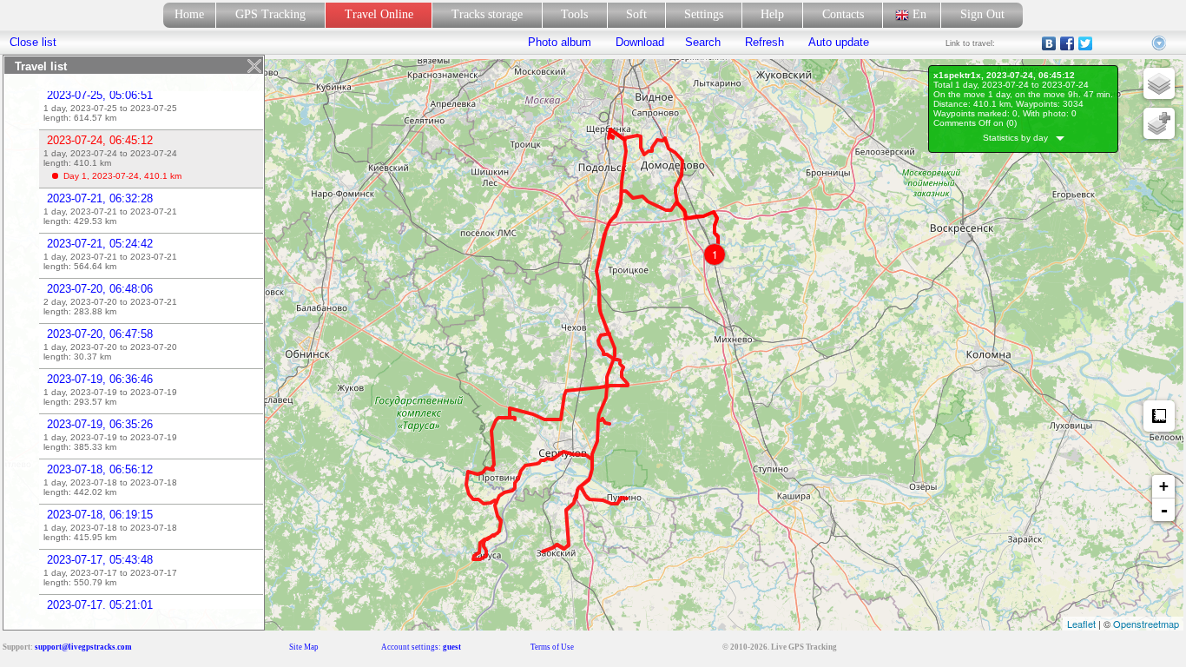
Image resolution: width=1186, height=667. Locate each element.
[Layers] (1159, 83)
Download (638, 42)
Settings (703, 14)
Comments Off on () (975, 123)
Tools (574, 14)
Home (189, 14)
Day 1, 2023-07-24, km (122, 176)
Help (772, 14)
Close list (33, 42)
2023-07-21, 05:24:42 (100, 243)
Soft (636, 14)
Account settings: (421, 647)
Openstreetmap (1146, 624)
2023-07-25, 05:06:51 (100, 95)
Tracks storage (487, 14)
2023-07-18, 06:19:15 (100, 514)
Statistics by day (1019, 137)
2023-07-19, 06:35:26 (100, 424)
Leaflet (1081, 624)
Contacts (843, 14)
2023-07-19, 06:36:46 (100, 379)
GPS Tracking (270, 14)
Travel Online (379, 14)
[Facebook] (1067, 43)
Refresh (764, 42)
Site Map (304, 647)
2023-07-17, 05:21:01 (100, 604)
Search (703, 42)
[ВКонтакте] (1049, 43)
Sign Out (982, 14)
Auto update (837, 42)
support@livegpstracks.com (83, 647)
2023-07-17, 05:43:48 (100, 559)
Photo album (559, 42)
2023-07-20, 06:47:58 (100, 333)
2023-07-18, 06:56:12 (100, 469)
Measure (1159, 416)
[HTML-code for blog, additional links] (1160, 43)
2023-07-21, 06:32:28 (100, 198)
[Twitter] (1086, 43)
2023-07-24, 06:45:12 (100, 140)
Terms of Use (552, 647)
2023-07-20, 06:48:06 (100, 288)
